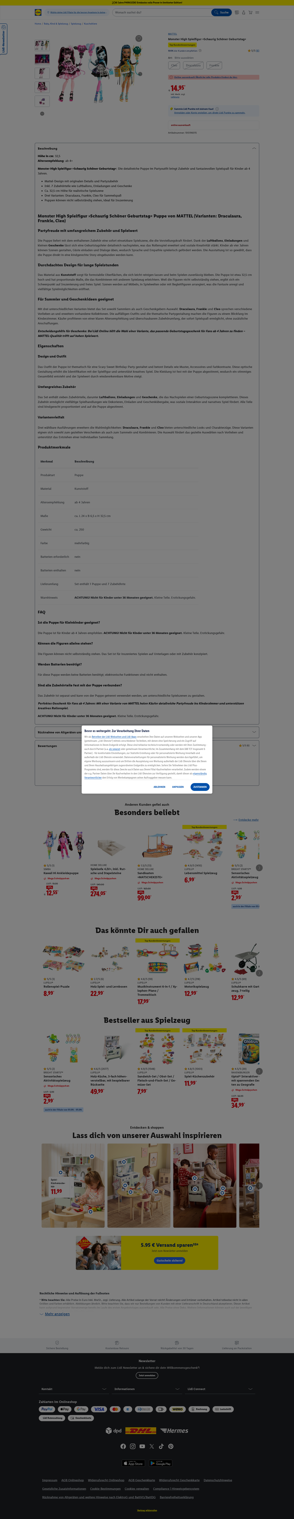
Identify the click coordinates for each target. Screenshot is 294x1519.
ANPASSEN (178, 787)
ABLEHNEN (159, 787)
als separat (114, 749)
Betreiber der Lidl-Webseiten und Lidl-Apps (114, 736)
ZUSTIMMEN (200, 787)
